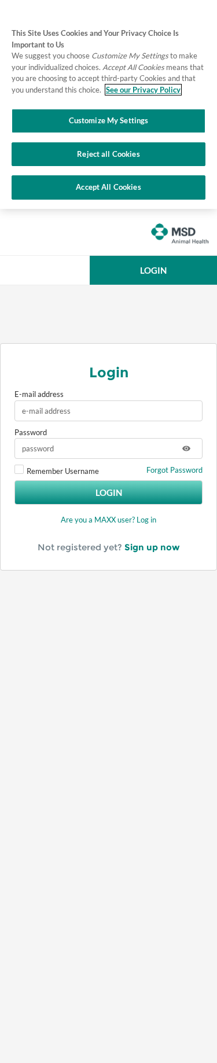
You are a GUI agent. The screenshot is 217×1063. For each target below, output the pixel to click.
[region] (108, 104)
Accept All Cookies (108, 187)
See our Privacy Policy (143, 89)
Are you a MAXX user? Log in (108, 519)
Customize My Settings (109, 120)
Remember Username (63, 471)
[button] (153, 270)
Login (108, 492)
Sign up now (152, 547)
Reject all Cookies (108, 154)
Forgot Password (174, 470)
